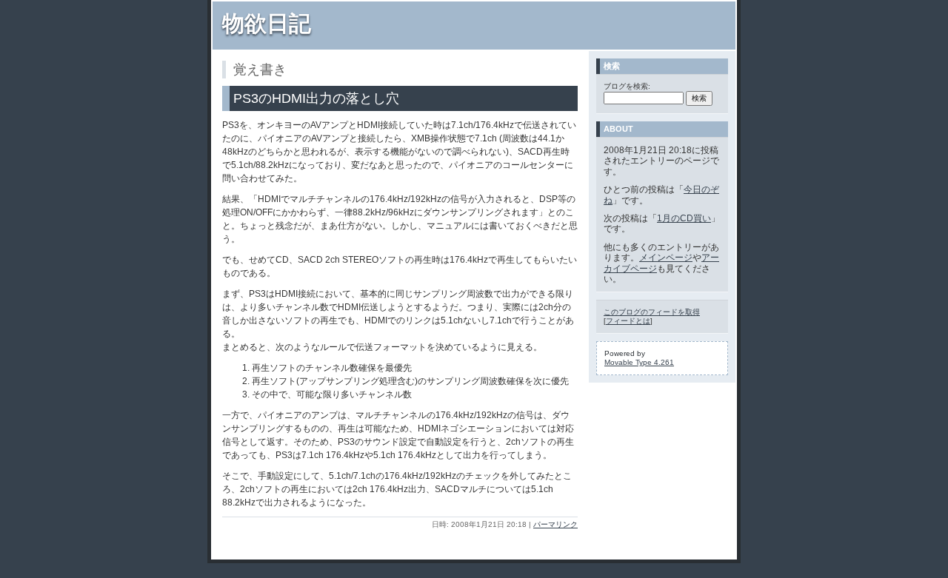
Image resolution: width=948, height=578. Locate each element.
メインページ (665, 257)
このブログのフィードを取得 (652, 312)
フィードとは (628, 321)
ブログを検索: (627, 86)
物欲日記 (266, 23)
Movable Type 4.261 (639, 362)
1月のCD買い (684, 218)
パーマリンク (555, 524)
